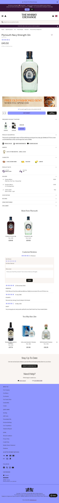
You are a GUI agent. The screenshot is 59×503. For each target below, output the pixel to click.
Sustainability (6, 402)
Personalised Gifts (7, 419)
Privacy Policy (6, 439)
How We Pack (6, 195)
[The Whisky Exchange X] (7, 467)
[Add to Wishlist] (52, 35)
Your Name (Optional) (10, 263)
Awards (4, 147)
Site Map (5, 413)
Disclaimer (5, 205)
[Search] (2, 22)
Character (5, 157)
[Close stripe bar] (57, 26)
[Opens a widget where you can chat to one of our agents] (53, 496)
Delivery (4, 176)
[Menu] (2, 16)
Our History (5, 393)
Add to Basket (26, 113)
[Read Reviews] (10, 40)
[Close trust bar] (57, 2)
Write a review (8, 269)
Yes (27, 9)
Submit (29, 280)
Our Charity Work (7, 399)
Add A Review (8, 259)
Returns (4, 198)
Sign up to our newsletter (29, 366)
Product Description (8, 135)
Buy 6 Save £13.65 (51, 113)
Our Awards (6, 396)
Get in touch (23, 380)
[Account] (5, 16)
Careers (5, 406)
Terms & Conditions (7, 435)
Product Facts (6, 167)
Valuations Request (7, 428)
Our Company (6, 390)
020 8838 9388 (38, 380)
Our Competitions (7, 425)
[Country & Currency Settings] (56, 16)
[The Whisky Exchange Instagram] (10, 467)
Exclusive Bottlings (7, 422)
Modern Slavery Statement (9, 445)
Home (3, 29)
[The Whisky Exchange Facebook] (4, 467)
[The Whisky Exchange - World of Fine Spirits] (29, 16)
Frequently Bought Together (10, 119)
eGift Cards (5, 416)
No (32, 9)
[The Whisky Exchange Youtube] (13, 467)
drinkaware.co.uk (33, 500)
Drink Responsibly (7, 202)
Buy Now (22, 128)
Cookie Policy (6, 442)
